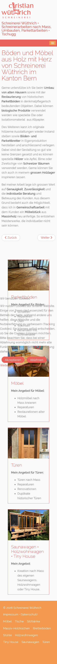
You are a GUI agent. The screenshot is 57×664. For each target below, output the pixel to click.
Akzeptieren (13, 360)
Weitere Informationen (15, 365)
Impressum (40, 365)
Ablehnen (36, 360)
